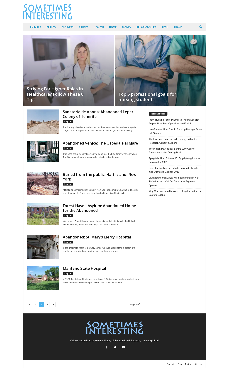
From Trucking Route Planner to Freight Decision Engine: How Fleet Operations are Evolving (174, 121)
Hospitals (68, 121)
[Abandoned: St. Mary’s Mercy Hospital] (43, 247)
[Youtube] (123, 347)
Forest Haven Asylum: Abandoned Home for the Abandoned (99, 208)
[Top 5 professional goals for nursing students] (160, 70)
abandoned (124, 340)
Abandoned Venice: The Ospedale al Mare (100, 143)
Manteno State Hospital (84, 268)
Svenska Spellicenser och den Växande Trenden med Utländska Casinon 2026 (174, 170)
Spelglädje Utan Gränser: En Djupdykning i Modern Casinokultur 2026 (175, 160)
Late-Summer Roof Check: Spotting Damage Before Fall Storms (175, 131)
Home (113, 27)
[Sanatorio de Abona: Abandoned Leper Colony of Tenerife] (43, 121)
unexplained (152, 340)
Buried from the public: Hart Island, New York (99, 177)
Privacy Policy (184, 364)
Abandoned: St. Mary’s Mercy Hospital (97, 237)
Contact (170, 364)
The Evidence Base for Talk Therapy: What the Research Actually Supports (173, 141)
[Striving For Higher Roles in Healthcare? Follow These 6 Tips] (68, 70)
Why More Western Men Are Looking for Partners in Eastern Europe (175, 193)
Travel (178, 27)
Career (83, 27)
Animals (35, 27)
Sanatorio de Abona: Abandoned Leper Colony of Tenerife (98, 114)
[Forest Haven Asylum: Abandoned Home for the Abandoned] (43, 214)
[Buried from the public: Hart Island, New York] (43, 183)
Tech (165, 27)
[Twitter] (115, 347)
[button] (200, 27)
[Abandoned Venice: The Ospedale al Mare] (43, 151)
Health (99, 27)
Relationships (146, 27)
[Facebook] (107, 347)
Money (126, 27)
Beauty (51, 27)
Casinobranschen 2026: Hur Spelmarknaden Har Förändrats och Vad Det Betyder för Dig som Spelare (173, 181)
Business (68, 27)
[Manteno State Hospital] (43, 278)
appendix (84, 340)
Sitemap (198, 364)
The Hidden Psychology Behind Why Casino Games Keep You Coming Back (171, 150)
